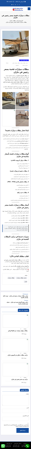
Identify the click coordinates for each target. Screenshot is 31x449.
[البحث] (4, 9)
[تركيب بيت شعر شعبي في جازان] (15, 369)
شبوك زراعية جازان (16, 446)
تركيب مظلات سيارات (21, 277)
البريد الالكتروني (26, 415)
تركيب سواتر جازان (16, 445)
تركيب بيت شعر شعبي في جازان (19, 379)
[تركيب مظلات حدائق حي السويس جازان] (15, 345)
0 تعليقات (17, 65)
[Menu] (29, 8)
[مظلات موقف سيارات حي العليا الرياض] (15, 320)
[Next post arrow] (3, 303)
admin (25, 328)
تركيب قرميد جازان (7, 445)
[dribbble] (15, 4)
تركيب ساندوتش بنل (25, 445)
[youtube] (12, 4)
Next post (26, 300)
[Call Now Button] (27, 446)
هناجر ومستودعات (8, 446)
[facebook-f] (19, 4)
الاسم (28, 407)
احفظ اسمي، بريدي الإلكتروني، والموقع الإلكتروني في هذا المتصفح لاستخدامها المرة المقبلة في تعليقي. (16, 425)
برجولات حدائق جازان (17, 443)
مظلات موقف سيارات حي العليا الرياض (18, 330)
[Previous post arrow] (3, 296)
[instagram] (13, 4)
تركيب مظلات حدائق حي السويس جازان (18, 355)
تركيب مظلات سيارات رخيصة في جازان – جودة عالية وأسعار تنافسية (15, 296)
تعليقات (27, 394)
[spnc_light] (2, 9)
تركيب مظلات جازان (24, 60)
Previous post (25, 294)
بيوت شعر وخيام (9, 443)
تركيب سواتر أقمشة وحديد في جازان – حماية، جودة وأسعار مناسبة (17, 303)
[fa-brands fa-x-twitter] (17, 4)
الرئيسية (24, 443)
